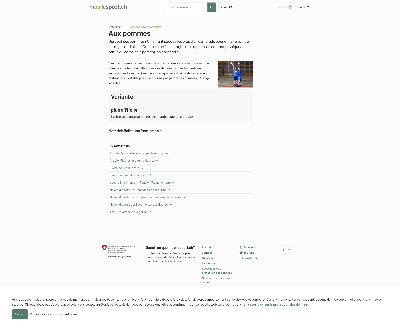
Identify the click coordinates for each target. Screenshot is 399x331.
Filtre (224, 7)
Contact (207, 252)
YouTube (248, 252)
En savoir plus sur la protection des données (276, 304)
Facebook (249, 247)
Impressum (209, 263)
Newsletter (250, 258)
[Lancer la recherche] (211, 7)
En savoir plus (173, 261)
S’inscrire (208, 258)
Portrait (207, 247)
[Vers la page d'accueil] (108, 7)
